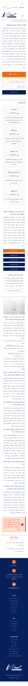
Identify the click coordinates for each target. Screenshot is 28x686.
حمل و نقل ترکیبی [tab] (14, 264)
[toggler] (22, 15)
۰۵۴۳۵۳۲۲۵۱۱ (12, 134)
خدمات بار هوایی (14, 646)
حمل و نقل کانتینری (14, 601)
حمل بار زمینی (14, 608)
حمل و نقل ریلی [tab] (14, 269)
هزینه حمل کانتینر (14, 653)
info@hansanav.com (14, 588)
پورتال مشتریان (15, 7)
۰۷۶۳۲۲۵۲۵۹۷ (12, 113)
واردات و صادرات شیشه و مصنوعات (19, 21)
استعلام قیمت (14, 626)
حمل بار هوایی (14, 603)
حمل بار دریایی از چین (14, 649)
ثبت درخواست (14, 92)
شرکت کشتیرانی (14, 639)
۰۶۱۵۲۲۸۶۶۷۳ (12, 176)
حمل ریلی (14, 612)
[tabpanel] (14, 283)
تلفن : (17, 113)
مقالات (14, 630)
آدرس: (21, 117)
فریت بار (14, 644)
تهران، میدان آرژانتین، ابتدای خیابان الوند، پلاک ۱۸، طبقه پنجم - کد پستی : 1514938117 (14, 577)
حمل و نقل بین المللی (14, 598)
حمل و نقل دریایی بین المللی (14, 290)
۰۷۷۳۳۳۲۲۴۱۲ (12, 195)
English (22, 7)
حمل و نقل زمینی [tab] (14, 260)
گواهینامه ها (14, 623)
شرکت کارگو (14, 642)
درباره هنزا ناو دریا (14, 621)
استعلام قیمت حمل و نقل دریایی (14, 656)
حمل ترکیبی (14, 610)
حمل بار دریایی (14, 605)
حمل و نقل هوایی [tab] (14, 255)
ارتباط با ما (14, 628)
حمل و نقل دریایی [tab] (14, 251)
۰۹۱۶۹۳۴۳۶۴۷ (12, 155)
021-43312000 (7, 7)
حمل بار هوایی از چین (14, 651)
